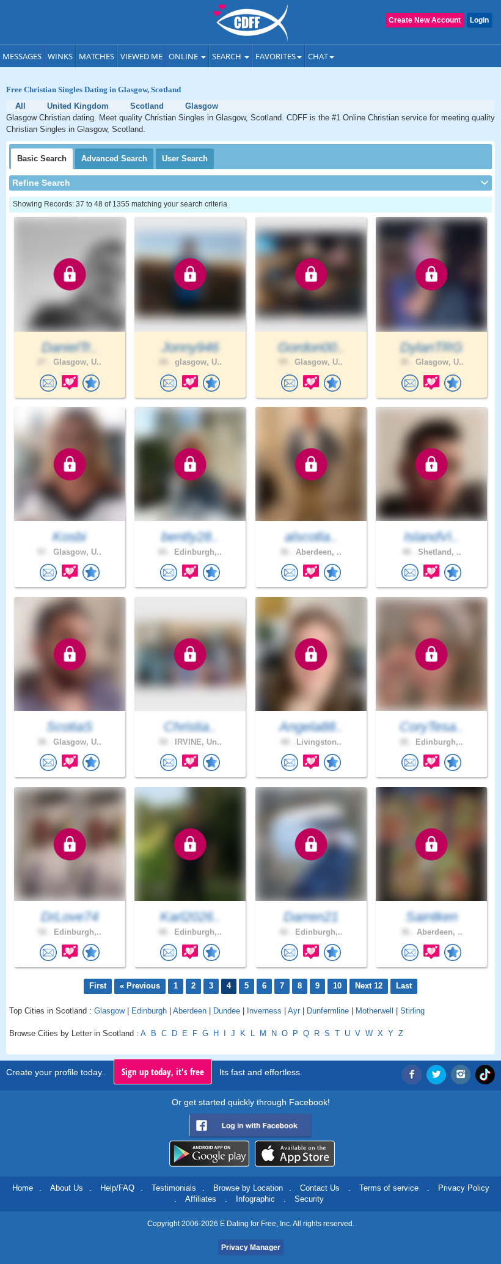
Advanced (114, 158)
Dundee (226, 1010)
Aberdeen (190, 1010)
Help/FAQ (117, 1188)
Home (22, 1188)
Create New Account (425, 20)
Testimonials (174, 1188)
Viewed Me (141, 56)
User (185, 158)
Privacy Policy (463, 1188)
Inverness (264, 1010)
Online (184, 56)
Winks (60, 56)
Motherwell (374, 1010)
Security (309, 1199)
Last (404, 985)
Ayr (294, 1010)
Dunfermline (328, 1010)
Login (479, 20)
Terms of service (389, 1188)
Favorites (275, 56)
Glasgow (109, 1010)
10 (337, 985)
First (97, 985)
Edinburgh (149, 1010)
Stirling (412, 1010)
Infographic (255, 1199)
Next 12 (368, 985)
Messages (22, 56)
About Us (66, 1188)
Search (227, 56)
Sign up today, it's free (163, 1071)
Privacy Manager (250, 1247)
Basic (42, 158)
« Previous (140, 985)
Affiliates (200, 1199)
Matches (96, 56)
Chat (318, 56)
